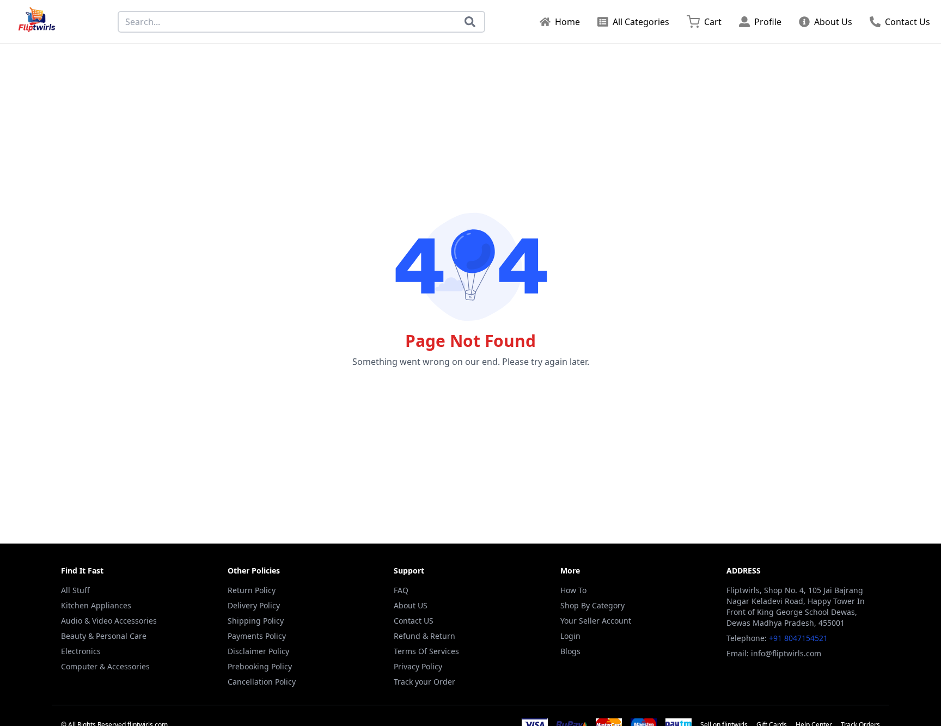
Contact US (413, 620)
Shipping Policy (256, 620)
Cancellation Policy (262, 681)
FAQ (401, 590)
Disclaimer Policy (258, 651)
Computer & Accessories (105, 666)
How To (573, 590)
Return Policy (252, 590)
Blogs (570, 651)
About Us (833, 22)
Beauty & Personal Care (103, 636)
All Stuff (75, 590)
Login (570, 636)
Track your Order (424, 681)
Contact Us (907, 22)
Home (567, 22)
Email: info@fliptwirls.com (773, 653)
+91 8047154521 (798, 638)
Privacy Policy (418, 666)
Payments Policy (257, 636)
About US (410, 605)
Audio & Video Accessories (109, 620)
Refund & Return (424, 636)
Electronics (81, 651)
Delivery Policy (254, 605)
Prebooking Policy (260, 666)
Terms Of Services (426, 651)
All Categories (641, 22)
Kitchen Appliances (96, 605)
